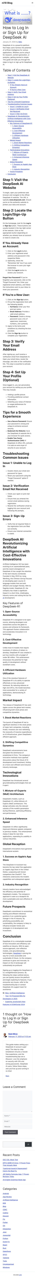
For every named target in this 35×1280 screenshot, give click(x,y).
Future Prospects (16, 172)
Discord (5, 1216)
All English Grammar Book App (14, 1180)
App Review (7, 1197)
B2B (4, 1203)
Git (4, 1226)
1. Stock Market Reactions (22, 143)
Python (5, 1238)
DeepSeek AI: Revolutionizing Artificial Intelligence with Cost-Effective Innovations (19, 118)
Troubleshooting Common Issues (20, 104)
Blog (7, 993)
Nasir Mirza (12, 1034)
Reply (7, 1076)
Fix (4, 1219)
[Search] (28, 1144)
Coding (5, 1213)
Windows (6, 1267)
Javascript (6, 1235)
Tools (5, 1261)
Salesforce (7, 1251)
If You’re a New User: (18, 90)
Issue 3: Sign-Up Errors (18, 114)
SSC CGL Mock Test (10, 1160)
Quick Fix (6, 1242)
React (5, 1245)
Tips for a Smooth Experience (19, 102)
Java (4, 1232)
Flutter (5, 1222)
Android (6, 1193)
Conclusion (12, 174)
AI (3, 598)
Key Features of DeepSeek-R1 (21, 123)
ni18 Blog (7, 2)
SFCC (5, 1255)
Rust (4, 1248)
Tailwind (6, 1258)
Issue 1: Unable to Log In (19, 107)
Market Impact (15, 140)
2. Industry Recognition (20, 169)
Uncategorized (8, 1264)
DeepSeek (17, 953)
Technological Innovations (19, 150)
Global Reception (16, 162)
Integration (7, 1229)
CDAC (5, 1210)
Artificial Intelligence (17, 993)
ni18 (20, 1275)
